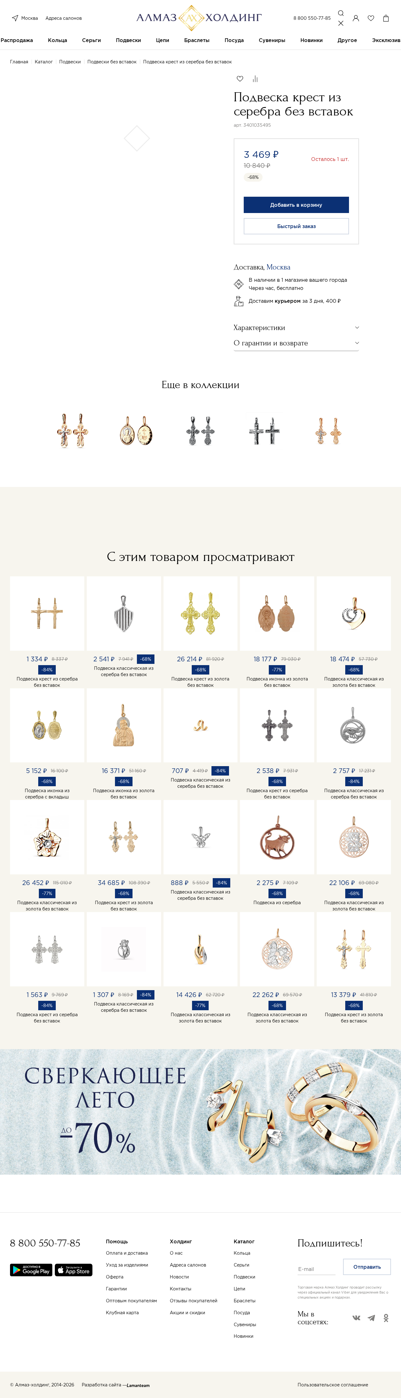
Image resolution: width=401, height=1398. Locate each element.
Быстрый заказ (296, 226)
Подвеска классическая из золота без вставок (354, 682)
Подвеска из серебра (277, 902)
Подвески (128, 40)
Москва (29, 18)
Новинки (311, 40)
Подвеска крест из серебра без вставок (47, 682)
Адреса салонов (63, 18)
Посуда (234, 40)
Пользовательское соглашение (333, 1384)
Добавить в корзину (296, 205)
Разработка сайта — (104, 1384)
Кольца (57, 40)
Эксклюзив (386, 40)
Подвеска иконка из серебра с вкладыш (47, 793)
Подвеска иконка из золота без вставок (277, 682)
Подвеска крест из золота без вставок (200, 682)
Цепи (162, 40)
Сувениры (272, 40)
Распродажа (17, 40)
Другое (347, 40)
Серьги (91, 40)
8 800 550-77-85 (312, 18)
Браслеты (197, 40)
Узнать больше (268, 1324)
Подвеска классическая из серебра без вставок (124, 671)
